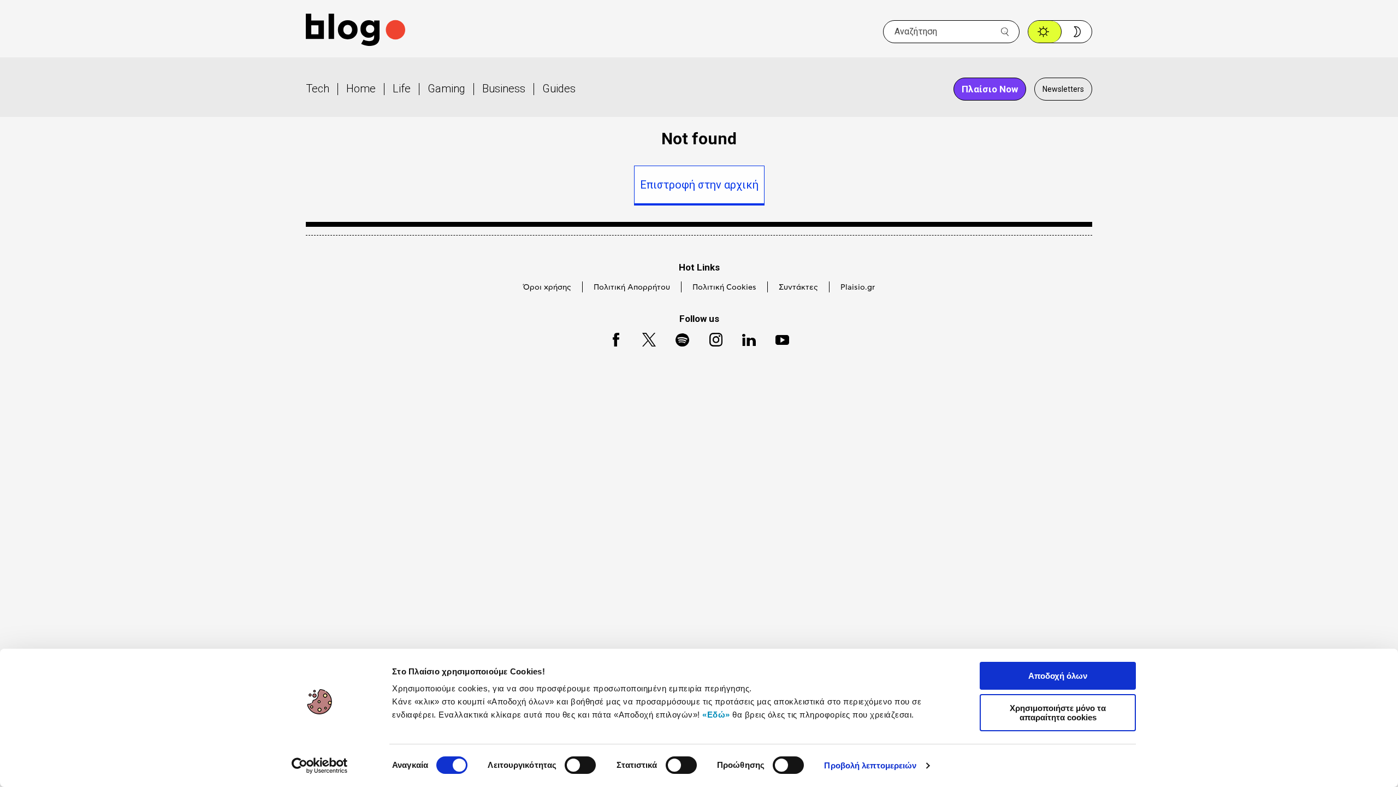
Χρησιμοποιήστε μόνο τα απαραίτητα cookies (1058, 712)
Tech (317, 88)
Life (402, 88)
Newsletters (1063, 89)
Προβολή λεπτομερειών (870, 765)
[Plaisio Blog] (355, 31)
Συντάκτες (798, 287)
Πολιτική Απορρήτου (632, 287)
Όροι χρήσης (547, 287)
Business (503, 88)
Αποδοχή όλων (1057, 675)
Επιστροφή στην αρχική (699, 184)
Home (361, 88)
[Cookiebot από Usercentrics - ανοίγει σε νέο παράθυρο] (320, 765)
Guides (559, 88)
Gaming (446, 88)
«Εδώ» (716, 714)
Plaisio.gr (857, 287)
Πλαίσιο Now (990, 89)
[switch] (580, 765)
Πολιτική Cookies (724, 287)
